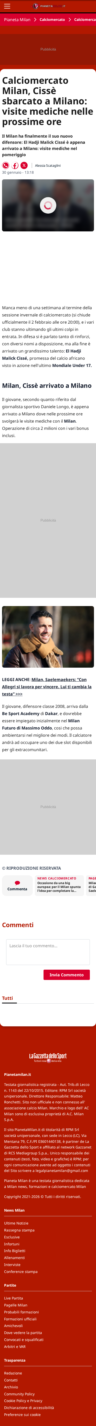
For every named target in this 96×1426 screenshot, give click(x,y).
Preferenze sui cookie (22, 1414)
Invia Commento (67, 975)
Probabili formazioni (21, 1312)
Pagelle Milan (15, 1305)
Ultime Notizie (16, 1223)
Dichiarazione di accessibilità (29, 1407)
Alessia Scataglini (48, 165)
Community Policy (19, 1393)
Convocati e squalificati (24, 1339)
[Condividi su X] (24, 165)
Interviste (12, 1264)
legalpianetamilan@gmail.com (62, 1170)
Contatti (11, 1380)
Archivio (11, 1387)
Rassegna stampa (19, 1230)
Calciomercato (52, 19)
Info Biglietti (14, 1250)
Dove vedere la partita (23, 1332)
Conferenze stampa (21, 1271)
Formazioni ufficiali (20, 1318)
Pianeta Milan (17, 19)
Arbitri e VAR (15, 1346)
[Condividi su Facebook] (14, 165)
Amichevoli (13, 1325)
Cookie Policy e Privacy (23, 1400)
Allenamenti (14, 1257)
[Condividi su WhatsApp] (5, 165)
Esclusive (12, 1237)
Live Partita (13, 1298)
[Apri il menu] (7, 6)
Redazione (13, 1373)
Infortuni (11, 1244)
